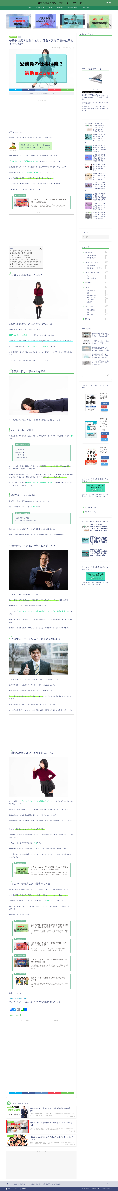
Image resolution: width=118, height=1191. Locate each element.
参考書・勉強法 (97, 258)
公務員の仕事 (13, 36)
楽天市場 (103, 407)
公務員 (29, 8)
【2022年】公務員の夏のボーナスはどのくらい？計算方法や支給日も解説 (95, 186)
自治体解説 (60, 8)
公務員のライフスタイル (96, 272)
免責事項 (24, 1188)
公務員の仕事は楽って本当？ (21, 251)
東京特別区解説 (73, 8)
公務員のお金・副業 (96, 262)
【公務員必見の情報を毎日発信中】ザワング (59, 2)
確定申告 (96, 319)
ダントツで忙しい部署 (22, 255)
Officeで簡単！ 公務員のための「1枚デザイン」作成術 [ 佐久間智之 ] (103, 423)
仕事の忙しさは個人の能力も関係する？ (25, 259)
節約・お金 (97, 314)
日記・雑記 (97, 299)
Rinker (104, 400)
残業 (18, 1015)
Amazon (104, 403)
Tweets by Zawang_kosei (18, 998)
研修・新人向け (97, 297)
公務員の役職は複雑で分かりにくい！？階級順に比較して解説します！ (95, 138)
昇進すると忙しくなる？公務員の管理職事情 (26, 262)
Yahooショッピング (104, 410)
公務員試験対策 (97, 255)
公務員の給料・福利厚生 (97, 268)
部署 (23, 1015)
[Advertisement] (41, 115)
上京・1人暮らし (97, 278)
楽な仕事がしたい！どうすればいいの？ (25, 264)
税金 (97, 312)
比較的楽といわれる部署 (22, 257)
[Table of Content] (40, 248)
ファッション (97, 276)
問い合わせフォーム (91, 507)
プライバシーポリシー (92, 512)
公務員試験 (96, 252)
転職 (50, 8)
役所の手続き (97, 310)
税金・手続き (87, 8)
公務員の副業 (40, 8)
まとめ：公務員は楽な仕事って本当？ (24, 266)
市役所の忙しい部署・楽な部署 (22, 253)
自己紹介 (97, 302)
